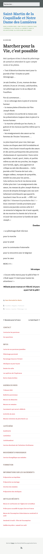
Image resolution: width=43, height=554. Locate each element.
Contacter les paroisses (11, 332)
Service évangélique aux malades (14, 457)
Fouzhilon (8, 306)
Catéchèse (7, 436)
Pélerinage (20, 309)
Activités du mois (9, 414)
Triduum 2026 (7, 390)
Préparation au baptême (11, 477)
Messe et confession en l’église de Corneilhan (19, 504)
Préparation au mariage (11, 482)
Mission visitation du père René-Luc (15, 419)
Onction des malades (10, 487)
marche (14, 309)
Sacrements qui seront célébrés (14, 409)
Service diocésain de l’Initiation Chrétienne (18, 445)
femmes (7, 309)
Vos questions (8, 337)
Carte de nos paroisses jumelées (14, 349)
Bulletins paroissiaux (10, 395)
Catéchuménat (8, 440)
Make (12, 543)
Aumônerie (7, 431)
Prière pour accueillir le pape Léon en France (18, 508)
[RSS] (21, 548)
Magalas (14, 306)
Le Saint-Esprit (33, 320)
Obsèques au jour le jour (11, 364)
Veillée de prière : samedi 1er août (15, 525)
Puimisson (21, 306)
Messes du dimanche (10, 400)
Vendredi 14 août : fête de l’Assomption (17, 520)
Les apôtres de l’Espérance (12, 373)
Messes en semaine (9, 404)
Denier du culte (8, 368)
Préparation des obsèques (12, 492)
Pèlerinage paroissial (10, 354)
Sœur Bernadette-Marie (13, 300)
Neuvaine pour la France (13, 320)
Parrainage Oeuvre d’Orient (12, 359)
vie (26, 309)
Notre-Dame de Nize (10, 378)
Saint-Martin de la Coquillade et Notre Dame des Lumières (19, 18)
